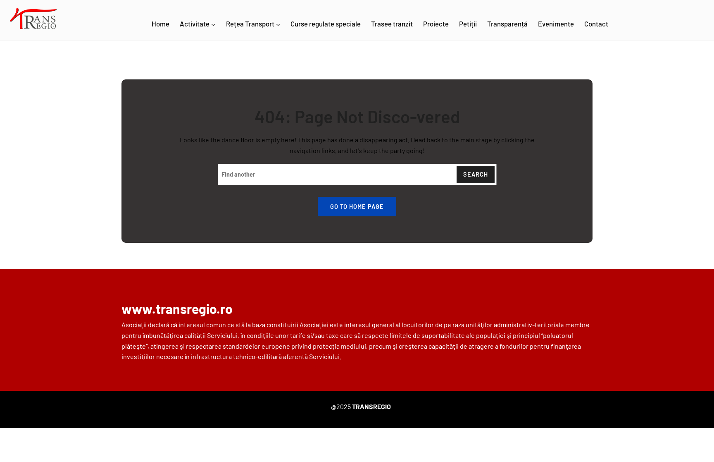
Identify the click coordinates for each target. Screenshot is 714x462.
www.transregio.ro (177, 308)
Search (475, 174)
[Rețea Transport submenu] (278, 24)
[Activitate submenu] (213, 24)
